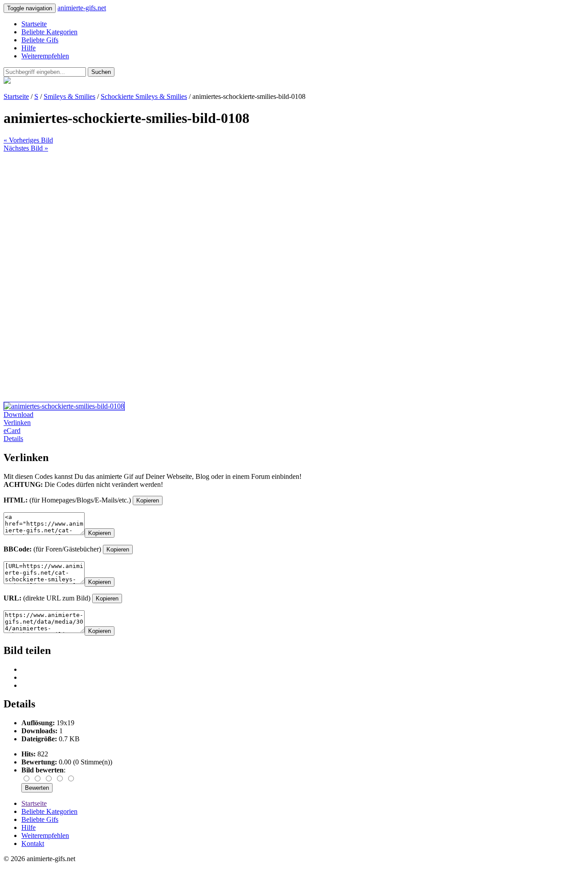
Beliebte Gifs (39, 40)
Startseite (34, 24)
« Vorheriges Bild (28, 140)
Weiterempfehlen (45, 56)
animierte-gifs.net (81, 8)
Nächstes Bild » (26, 148)
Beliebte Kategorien (49, 32)
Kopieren (147, 500)
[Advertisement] (271, 214)
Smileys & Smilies (69, 96)
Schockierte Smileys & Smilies (144, 96)
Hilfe (28, 48)
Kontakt (32, 843)
